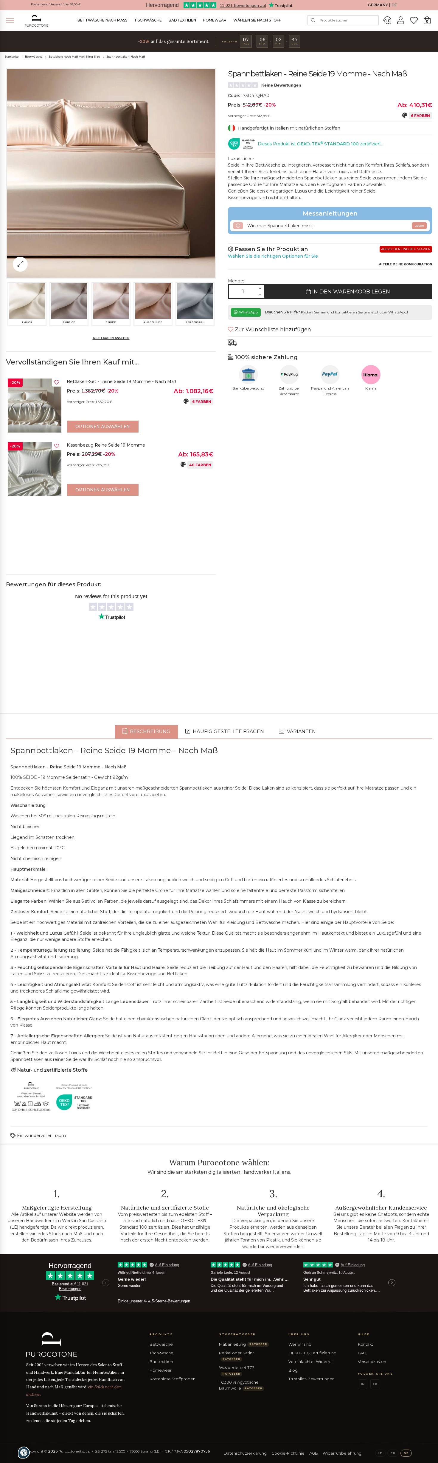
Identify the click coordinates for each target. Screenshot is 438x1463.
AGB (313, 1453)
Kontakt (365, 1344)
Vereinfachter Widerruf (310, 1361)
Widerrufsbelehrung (342, 1453)
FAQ (362, 1352)
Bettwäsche (34, 56)
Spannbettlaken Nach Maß (125, 56)
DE (406, 1453)
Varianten (301, 731)
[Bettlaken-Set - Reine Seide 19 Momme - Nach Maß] (34, 405)
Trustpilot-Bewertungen (311, 1378)
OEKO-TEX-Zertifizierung (312, 1352)
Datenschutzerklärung (245, 1453)
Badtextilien (182, 20)
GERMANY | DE (382, 5)
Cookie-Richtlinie (288, 1453)
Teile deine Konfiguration (407, 264)
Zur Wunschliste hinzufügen (272, 329)
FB (375, 1384)
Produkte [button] (161, 1334)
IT (380, 1453)
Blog (293, 1370)
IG (362, 1384)
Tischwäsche (148, 20)
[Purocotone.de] (37, 21)
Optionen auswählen (102, 426)
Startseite (11, 56)
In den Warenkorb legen (350, 291)
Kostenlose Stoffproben (172, 1378)
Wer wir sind (299, 1344)
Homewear (214, 20)
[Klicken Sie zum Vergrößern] (20, 264)
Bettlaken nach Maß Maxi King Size (74, 56)
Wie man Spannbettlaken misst (335, 225)
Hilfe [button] (364, 1334)
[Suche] (313, 20)
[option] (111, 407)
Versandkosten (372, 1361)
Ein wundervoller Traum (41, 1135)
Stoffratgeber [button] (237, 1334)
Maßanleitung (243, 1344)
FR (393, 1453)
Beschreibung (149, 731)
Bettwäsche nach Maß (102, 20)
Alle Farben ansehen (111, 338)
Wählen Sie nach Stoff (257, 20)
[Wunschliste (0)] (414, 20)
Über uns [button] (299, 1334)
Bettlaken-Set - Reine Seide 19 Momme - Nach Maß (121, 381)
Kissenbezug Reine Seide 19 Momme (106, 445)
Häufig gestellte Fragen (228, 731)
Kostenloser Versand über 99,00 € (56, 4)
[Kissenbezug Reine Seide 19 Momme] (34, 469)
